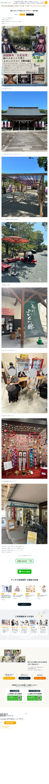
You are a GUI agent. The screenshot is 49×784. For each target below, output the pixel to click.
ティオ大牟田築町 (30, 14)
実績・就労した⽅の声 (40, 3)
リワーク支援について (28, 3)
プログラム (22, 14)
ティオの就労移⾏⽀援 (21, 3)
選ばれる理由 (15, 3)
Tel (14, 694)
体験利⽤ (25, 627)
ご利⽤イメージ (34, 3)
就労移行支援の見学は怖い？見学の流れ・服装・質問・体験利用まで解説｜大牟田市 (6, 596)
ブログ (3, 593)
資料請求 (6, 627)
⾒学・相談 (16, 627)
